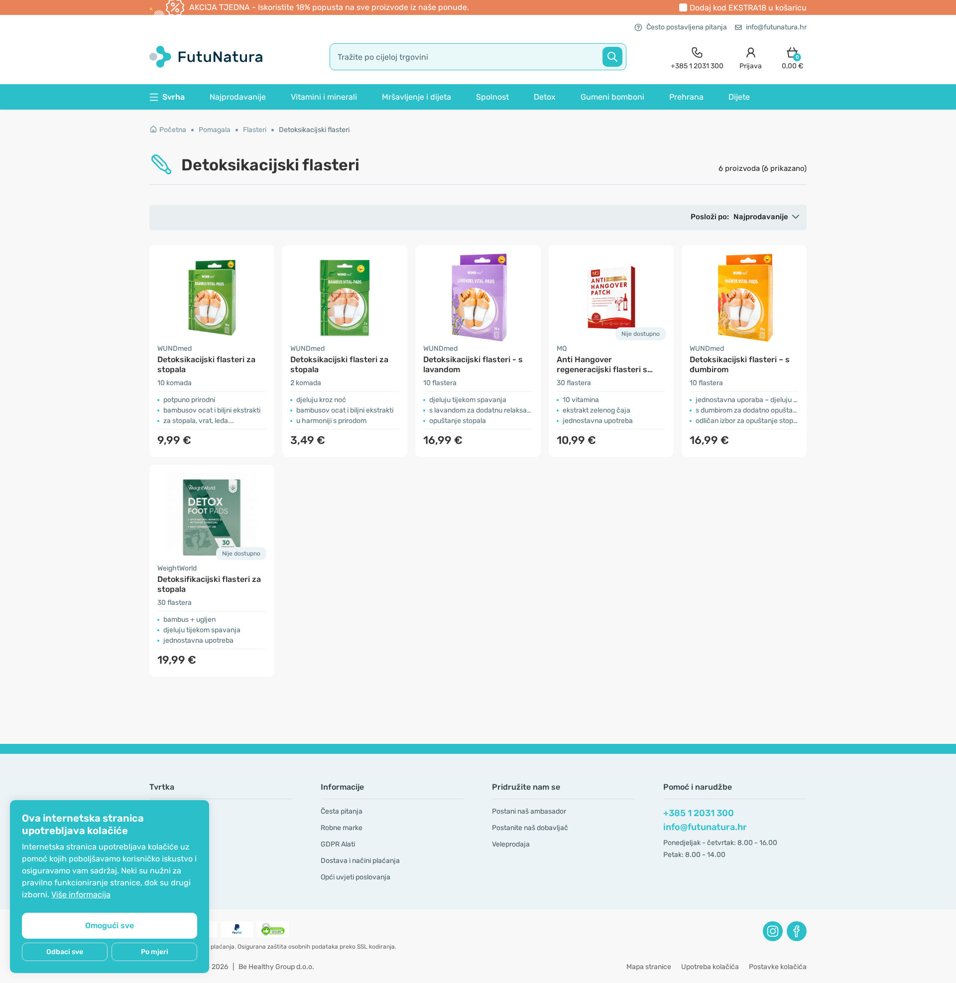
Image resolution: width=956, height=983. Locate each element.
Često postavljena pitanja (686, 27)
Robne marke (341, 828)
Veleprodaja (511, 844)
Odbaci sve (64, 952)
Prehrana (686, 97)
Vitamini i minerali (324, 97)
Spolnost (492, 97)
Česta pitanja (341, 811)
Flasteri (254, 130)
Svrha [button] (173, 97)
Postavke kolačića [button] (778, 967)
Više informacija (81, 894)
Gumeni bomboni (612, 97)
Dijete (739, 97)
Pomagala (215, 130)
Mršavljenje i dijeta (416, 97)
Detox (545, 97)
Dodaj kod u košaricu (748, 7)
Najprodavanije (238, 97)
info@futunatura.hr (776, 27)
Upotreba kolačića (710, 967)
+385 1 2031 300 (698, 813)
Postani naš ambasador (529, 811)
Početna (172, 130)
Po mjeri (154, 952)
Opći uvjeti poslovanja (355, 877)
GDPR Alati (338, 844)
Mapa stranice (648, 967)
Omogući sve (109, 925)
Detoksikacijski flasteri (314, 130)
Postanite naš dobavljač (530, 828)
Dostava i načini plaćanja (360, 860)
